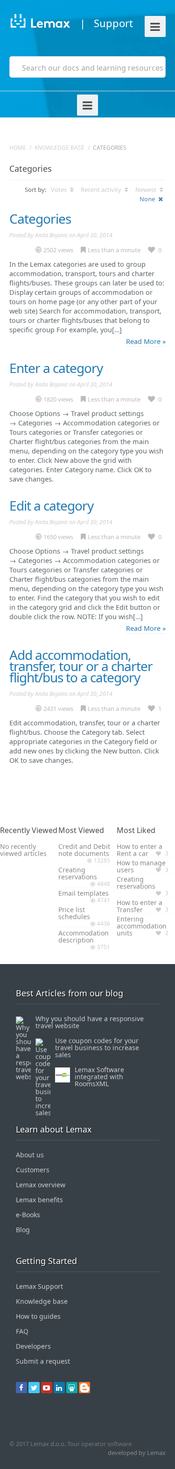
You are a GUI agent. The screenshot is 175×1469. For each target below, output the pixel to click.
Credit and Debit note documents (84, 850)
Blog (23, 1229)
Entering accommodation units (142, 925)
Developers (33, 1346)
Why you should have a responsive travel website (89, 1022)
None (148, 199)
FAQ (22, 1331)
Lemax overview (40, 1184)
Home (17, 148)
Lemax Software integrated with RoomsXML (99, 1076)
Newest (146, 189)
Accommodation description (83, 936)
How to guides (38, 1316)
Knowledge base (59, 148)
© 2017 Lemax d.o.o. (37, 1444)
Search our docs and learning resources (92, 68)
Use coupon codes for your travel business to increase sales (97, 1047)
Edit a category (51, 505)
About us (30, 1154)
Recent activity (102, 189)
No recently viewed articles (23, 850)
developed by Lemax (137, 1452)
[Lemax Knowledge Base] (39, 23)
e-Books (28, 1214)
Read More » (146, 341)
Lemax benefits (39, 1199)
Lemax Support (39, 1286)
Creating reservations (77, 873)
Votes (59, 189)
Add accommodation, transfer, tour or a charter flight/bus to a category (81, 666)
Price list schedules (74, 913)
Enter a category (56, 368)
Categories (40, 218)
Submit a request (43, 1361)
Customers (32, 1169)
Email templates (83, 893)
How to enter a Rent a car (139, 850)
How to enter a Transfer (139, 906)
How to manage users (141, 866)
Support (113, 23)
